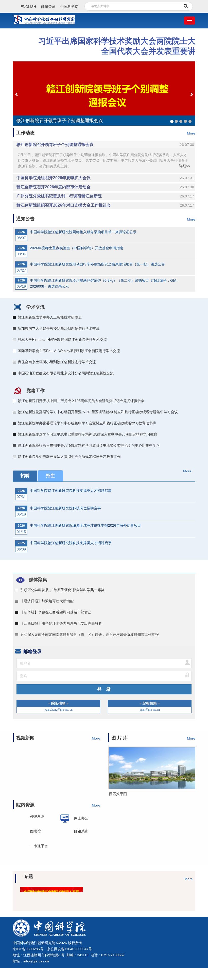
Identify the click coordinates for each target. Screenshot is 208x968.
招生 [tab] (50, 475)
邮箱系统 (81, 831)
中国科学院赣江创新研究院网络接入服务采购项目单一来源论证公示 (83, 232)
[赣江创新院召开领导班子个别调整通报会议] (104, 93)
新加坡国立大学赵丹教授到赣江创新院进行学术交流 (58, 328)
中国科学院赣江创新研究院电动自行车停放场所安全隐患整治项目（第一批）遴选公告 (97, 264)
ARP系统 (37, 818)
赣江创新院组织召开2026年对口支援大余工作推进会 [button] (105, 205)
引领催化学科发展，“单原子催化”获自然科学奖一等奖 (62, 590)
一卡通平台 (39, 846)
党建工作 (35, 390)
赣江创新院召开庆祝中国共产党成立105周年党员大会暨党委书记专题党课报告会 (81, 401)
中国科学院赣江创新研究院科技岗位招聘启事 (65, 508)
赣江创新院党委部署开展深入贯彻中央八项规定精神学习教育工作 (69, 457)
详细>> (184, 166)
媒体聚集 (38, 579)
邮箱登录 (48, 7)
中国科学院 (69, 7)
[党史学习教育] (170, 892)
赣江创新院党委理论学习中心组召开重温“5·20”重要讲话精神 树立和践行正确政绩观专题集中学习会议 (98, 412)
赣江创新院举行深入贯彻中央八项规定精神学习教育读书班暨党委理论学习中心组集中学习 (89, 445)
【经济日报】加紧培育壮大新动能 (47, 601)
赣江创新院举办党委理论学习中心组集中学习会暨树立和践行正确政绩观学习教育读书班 (87, 423)
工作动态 (25, 132)
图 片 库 (119, 737)
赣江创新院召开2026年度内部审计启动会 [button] (105, 187)
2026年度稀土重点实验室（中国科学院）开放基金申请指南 (76, 248)
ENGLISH (28, 7)
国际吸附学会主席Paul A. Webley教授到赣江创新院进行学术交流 (69, 351)
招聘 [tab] (25, 475)
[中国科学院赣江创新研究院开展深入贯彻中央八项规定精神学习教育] (82, 892)
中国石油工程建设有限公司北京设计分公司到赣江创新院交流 (66, 373)
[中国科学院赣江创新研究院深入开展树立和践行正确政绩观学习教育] (37, 892)
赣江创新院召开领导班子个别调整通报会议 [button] (105, 144)
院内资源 (25, 804)
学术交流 (35, 307)
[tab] (104, 144)
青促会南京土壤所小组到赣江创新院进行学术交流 (57, 362)
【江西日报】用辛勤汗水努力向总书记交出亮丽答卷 (61, 623)
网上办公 (81, 818)
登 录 (104, 689)
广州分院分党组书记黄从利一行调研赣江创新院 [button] (105, 196)
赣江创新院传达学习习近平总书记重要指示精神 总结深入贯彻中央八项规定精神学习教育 (87, 434)
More (191, 133)
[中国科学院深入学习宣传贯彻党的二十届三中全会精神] (126, 892)
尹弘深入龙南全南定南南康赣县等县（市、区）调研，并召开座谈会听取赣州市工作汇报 (89, 634)
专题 (28, 876)
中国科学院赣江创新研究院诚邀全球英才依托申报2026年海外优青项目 (85, 525)
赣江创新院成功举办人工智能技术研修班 (50, 317)
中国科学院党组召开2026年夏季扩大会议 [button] (105, 178)
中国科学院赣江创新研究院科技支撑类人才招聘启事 (71, 491)
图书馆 (35, 833)
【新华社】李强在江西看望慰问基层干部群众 (55, 612)
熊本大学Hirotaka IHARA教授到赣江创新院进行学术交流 (62, 340)
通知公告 (25, 218)
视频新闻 (25, 737)
